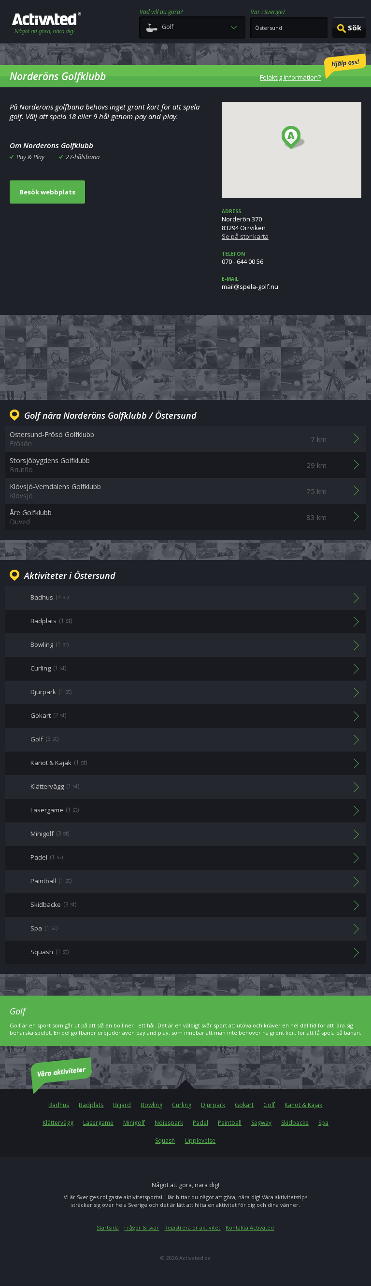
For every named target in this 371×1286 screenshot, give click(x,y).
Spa (323, 1123)
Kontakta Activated (250, 1227)
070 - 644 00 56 (242, 258)
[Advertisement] (185, 356)
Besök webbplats (47, 192)
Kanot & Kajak (303, 1105)
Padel (200, 1123)
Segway (261, 1123)
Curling (181, 1105)
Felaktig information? (290, 77)
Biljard (122, 1105)
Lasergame (98, 1123)
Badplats (91, 1105)
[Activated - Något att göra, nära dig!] (46, 24)
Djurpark (213, 1105)
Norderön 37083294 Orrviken (245, 224)
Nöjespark (169, 1123)
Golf (269, 1105)
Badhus (58, 1105)
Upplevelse (200, 1140)
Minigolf (134, 1123)
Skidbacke (295, 1123)
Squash (165, 1140)
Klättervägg (58, 1123)
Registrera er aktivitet (192, 1227)
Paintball (230, 1123)
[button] (293, 138)
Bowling (151, 1105)
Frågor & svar (141, 1227)
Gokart (244, 1105)
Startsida (108, 1227)
